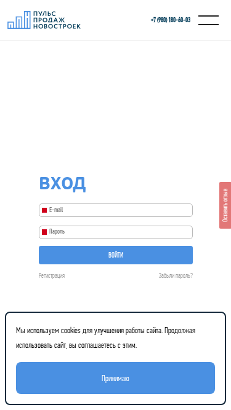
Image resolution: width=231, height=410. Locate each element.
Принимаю (115, 378)
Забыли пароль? (176, 276)
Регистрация (52, 276)
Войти (115, 255)
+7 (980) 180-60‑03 (170, 20)
